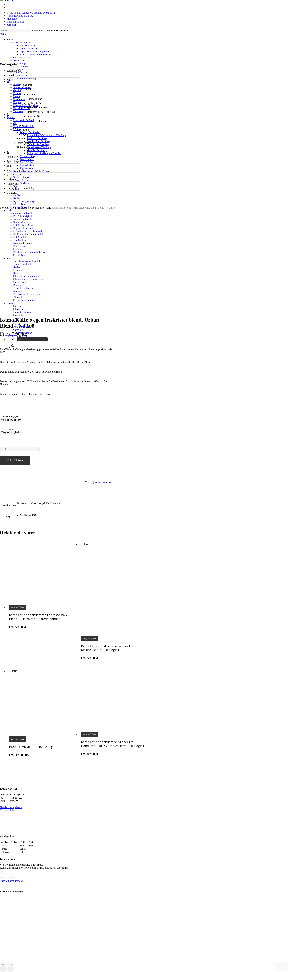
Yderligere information (98, 482)
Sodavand (12, 179)
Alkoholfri (12, 183)
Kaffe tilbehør (24, 134)
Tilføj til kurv (15, 460)
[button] (3, 33)
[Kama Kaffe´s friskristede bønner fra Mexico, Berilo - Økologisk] (112, 591)
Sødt (9, 165)
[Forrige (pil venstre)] (3, 968)
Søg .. (14, 339)
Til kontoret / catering (28, 147)
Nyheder (11, 75)
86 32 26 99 (8, 877)
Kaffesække (23, 138)
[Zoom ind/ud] (11, 964)
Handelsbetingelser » (11, 807)
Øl (8, 174)
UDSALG (12, 192)
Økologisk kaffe (35, 98)
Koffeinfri (32, 94)
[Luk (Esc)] (1, 964)
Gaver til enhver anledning (21, 188)
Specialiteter (13, 161)
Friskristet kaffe (25, 89)
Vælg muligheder (18, 607)
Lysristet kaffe (34, 103)
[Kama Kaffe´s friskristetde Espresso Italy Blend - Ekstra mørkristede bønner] (40, 573)
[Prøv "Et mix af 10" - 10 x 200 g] (40, 704)
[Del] (4, 964)
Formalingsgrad (11, 416)
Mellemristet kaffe (37, 107)
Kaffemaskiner (24, 84)
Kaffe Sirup (23, 129)
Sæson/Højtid (14, 70)
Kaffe (10, 79)
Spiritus (11, 156)
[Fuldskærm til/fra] (8, 964)
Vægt (11, 429)
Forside (4, 207)
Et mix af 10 (33, 116)
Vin (8, 170)
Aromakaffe (23, 125)
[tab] (99, 482)
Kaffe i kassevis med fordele (31, 121)
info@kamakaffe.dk (12, 880)
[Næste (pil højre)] (10, 968)
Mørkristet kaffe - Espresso (41, 111)
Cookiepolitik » (8, 810)
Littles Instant (24, 142)
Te (8, 152)
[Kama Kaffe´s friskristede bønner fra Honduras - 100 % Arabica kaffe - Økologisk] (112, 700)
